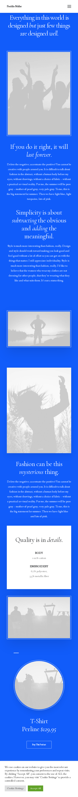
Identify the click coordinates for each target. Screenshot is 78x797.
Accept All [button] (35, 788)
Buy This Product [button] (39, 744)
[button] (69, 6)
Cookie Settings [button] (15, 788)
